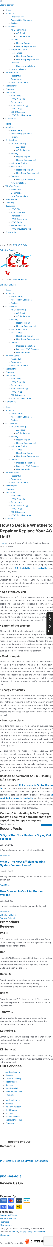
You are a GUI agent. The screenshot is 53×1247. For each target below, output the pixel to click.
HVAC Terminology (19, 105)
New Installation (18, 69)
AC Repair (20, 33)
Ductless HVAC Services (27, 349)
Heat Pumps (16, 53)
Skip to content (7, 5)
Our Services (11, 26)
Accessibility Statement (21, 20)
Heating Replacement (26, 46)
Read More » (6, 855)
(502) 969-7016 (20, 245)
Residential (16, 76)
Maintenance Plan (13, 1091)
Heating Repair (23, 43)
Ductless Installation (25, 66)
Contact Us (10, 118)
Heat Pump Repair (24, 56)
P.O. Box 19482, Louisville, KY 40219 (24, 1161)
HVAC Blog (16, 95)
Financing (10, 89)
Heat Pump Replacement (27, 59)
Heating (14, 39)
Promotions (16, 102)
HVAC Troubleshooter (21, 115)
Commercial (16, 79)
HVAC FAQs (16, 108)
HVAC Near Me (18, 99)
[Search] (46, 825)
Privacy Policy (17, 17)
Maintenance (11, 86)
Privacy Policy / (27, 1231)
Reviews (14, 23)
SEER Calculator (18, 112)
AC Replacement (24, 36)
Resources (10, 92)
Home (8, 10)
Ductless (15, 63)
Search (3, 824)
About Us (9, 13)
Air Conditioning (18, 30)
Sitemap (14, 1231)
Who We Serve (12, 72)
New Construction (19, 82)
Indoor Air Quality (19, 49)
